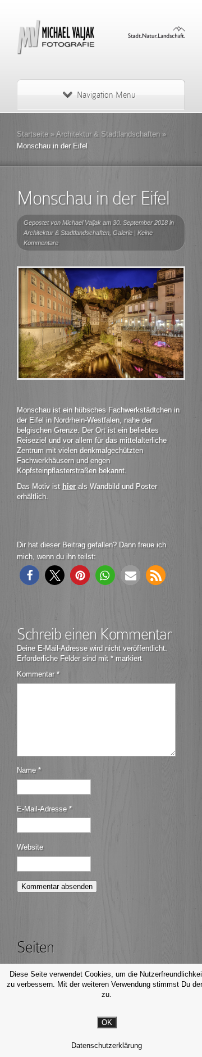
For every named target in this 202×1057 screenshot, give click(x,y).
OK (107, 1022)
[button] (29, 575)
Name (29, 770)
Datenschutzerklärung (106, 1045)
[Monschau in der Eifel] (101, 323)
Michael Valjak (81, 222)
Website (30, 847)
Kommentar (38, 674)
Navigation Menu (106, 94)
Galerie (122, 232)
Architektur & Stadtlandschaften (108, 134)
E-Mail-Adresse (44, 809)
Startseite (32, 134)
